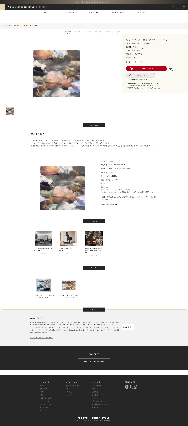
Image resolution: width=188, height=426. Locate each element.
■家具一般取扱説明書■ (109, 204)
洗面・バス (142, 12)
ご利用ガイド (96, 389)
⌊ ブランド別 (70, 389)
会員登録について (98, 395)
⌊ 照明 (42, 395)
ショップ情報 (96, 386)
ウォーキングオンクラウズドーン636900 (23, 26)
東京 (147, 85)
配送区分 (104, 172)
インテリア (70, 12)
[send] (170, 68)
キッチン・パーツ (118, 12)
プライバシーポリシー (99, 401)
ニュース (69, 395)
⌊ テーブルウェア (45, 401)
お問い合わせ (96, 407)
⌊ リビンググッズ (45, 398)
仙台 (144, 85)
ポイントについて (98, 398)
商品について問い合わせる (94, 361)
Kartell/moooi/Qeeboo (134, 85)
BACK (5, 26)
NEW (46, 12)
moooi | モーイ (114, 161)
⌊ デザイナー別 (71, 392)
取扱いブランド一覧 (72, 386)
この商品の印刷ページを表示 (138, 79)
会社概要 (95, 392)
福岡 (151, 85)
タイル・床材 (94, 12)
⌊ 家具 (42, 392)
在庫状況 (129, 57)
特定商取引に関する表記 (100, 404)
